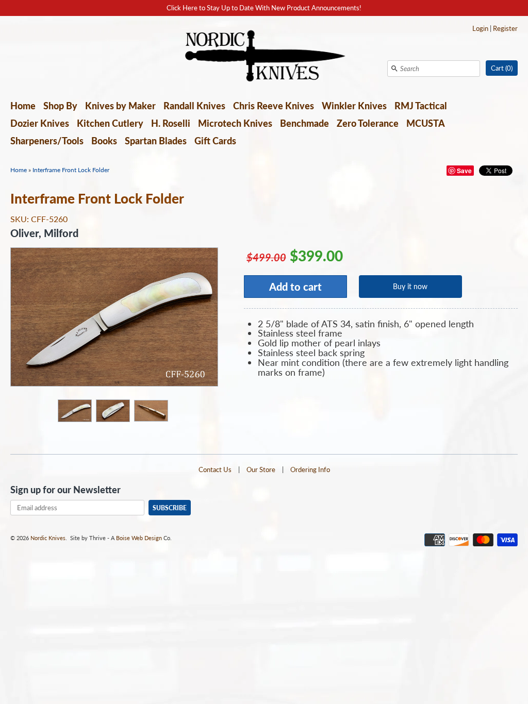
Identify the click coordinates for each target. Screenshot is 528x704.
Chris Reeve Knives (273, 105)
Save (464, 170)
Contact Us (215, 469)
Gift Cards (215, 140)
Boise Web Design (139, 537)
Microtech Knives (235, 123)
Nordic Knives (47, 537)
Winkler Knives (354, 105)
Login (480, 28)
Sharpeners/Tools (47, 140)
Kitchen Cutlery (110, 123)
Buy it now (410, 286)
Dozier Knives (39, 123)
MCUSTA (425, 123)
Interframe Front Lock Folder (70, 170)
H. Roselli (170, 123)
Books (104, 140)
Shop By (60, 105)
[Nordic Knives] (264, 56)
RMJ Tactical (420, 105)
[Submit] (394, 68)
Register (505, 28)
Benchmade (304, 123)
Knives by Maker (120, 105)
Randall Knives (194, 105)
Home (23, 105)
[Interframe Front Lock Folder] (74, 410)
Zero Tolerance (368, 123)
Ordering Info (310, 469)
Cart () (502, 68)
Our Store (260, 469)
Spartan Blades (156, 140)
